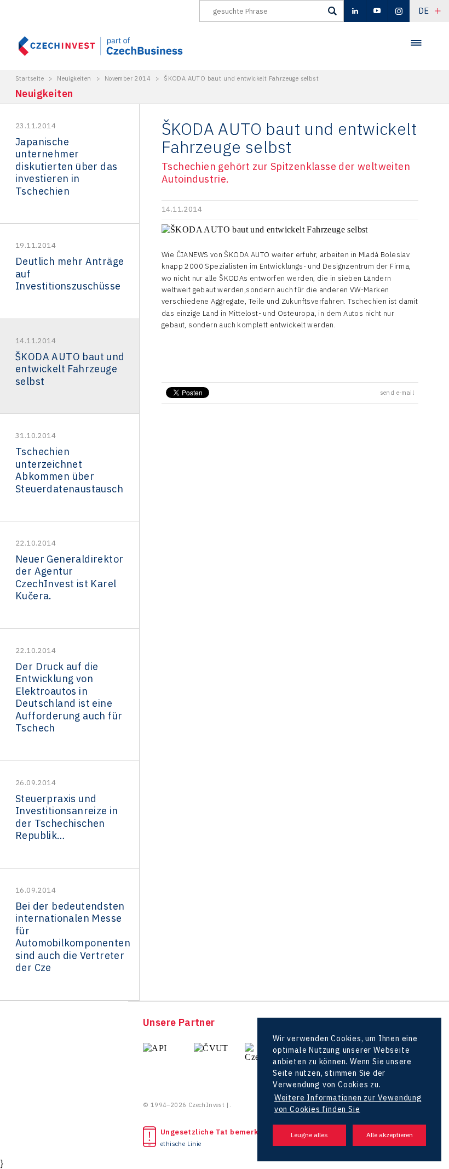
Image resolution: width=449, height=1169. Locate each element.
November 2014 (128, 78)
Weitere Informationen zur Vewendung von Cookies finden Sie (348, 1103)
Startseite (29, 78)
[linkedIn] (355, 11)
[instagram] (399, 11)
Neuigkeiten (74, 78)
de (423, 10)
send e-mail (397, 392)
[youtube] (377, 11)
